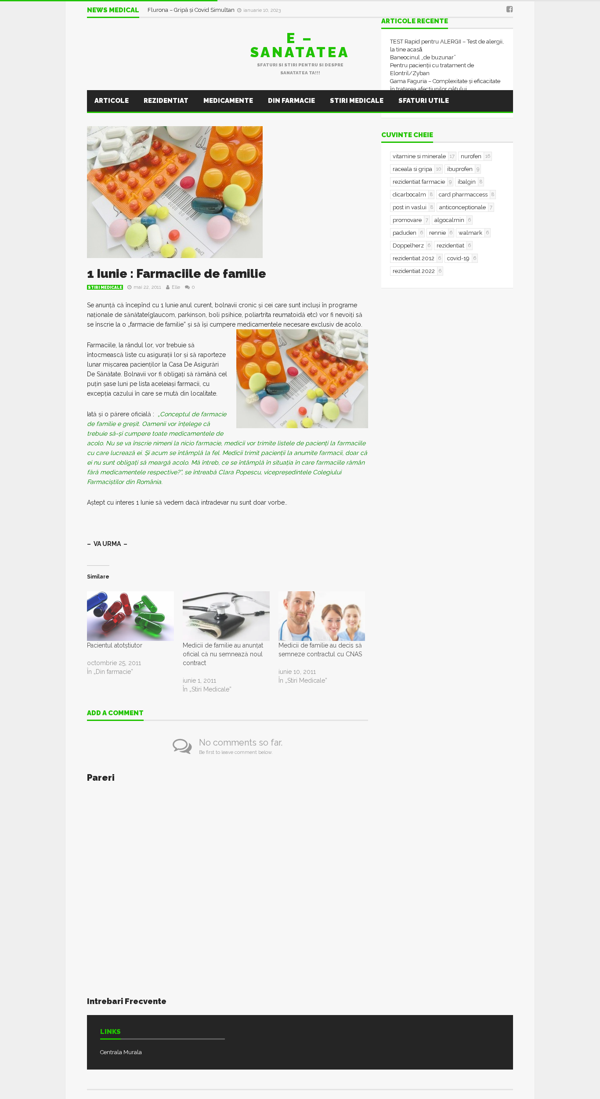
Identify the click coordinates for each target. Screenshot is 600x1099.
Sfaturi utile (423, 101)
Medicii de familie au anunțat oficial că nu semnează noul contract (223, 654)
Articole (111, 101)
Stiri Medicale (356, 101)
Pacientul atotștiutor (114, 645)
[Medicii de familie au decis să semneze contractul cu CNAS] (321, 616)
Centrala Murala (121, 1052)
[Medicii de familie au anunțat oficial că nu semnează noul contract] (226, 616)
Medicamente (228, 101)
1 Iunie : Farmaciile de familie (176, 273)
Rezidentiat (166, 101)
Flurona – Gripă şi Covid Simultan (192, 10)
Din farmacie (291, 101)
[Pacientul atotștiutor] (130, 616)
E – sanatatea (300, 45)
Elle (176, 287)
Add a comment (115, 713)
